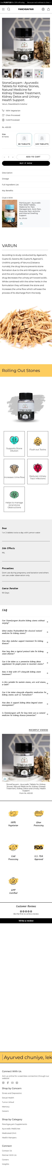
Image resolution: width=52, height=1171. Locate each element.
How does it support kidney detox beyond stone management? (22, 704)
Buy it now (26, 163)
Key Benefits (7, 190)
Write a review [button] (26, 921)
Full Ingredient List (10, 185)
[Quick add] (5, 779)
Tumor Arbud (8, 1102)
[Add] (21, 223)
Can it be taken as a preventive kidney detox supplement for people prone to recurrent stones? (23, 663)
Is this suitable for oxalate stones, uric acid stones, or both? (24, 683)
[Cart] (48, 9)
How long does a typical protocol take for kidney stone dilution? (23, 652)
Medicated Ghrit (9, 1133)
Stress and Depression (12, 1093)
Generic (5, 1111)
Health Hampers (9, 1137)
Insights (5, 1164)
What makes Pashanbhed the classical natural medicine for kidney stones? (22, 632)
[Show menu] (3, 9)
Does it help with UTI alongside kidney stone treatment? (21, 673)
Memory (5, 1107)
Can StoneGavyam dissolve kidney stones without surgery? (23, 622)
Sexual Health (8, 1098)
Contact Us (7, 1151)
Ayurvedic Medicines (11, 1128)
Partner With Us (9, 1155)
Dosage (5, 179)
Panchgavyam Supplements (14, 1124)
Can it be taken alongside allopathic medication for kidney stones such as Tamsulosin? (24, 693)
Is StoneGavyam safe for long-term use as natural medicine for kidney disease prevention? (23, 714)
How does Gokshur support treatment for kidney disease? (22, 642)
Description (7, 173)
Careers (5, 1160)
